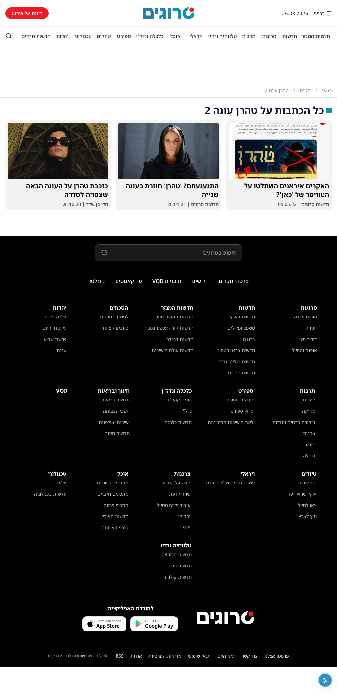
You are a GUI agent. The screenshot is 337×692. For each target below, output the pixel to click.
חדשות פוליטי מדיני (236, 361)
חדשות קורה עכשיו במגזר (168, 328)
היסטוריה (307, 483)
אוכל (175, 36)
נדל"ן (186, 411)
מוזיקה (308, 411)
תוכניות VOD (166, 281)
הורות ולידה (305, 317)
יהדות (62, 36)
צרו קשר (250, 656)
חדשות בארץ (242, 317)
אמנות (309, 433)
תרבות (248, 36)
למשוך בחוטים (114, 317)
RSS (120, 656)
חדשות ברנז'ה (179, 339)
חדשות (289, 36)
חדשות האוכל (115, 516)
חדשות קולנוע (178, 577)
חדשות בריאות (115, 400)
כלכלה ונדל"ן (150, 36)
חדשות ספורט (239, 400)
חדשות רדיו (180, 566)
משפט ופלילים (241, 328)
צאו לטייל (307, 505)
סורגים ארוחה (115, 527)
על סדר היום (54, 328)
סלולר (60, 483)
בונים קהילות (179, 400)
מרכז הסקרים (234, 281)
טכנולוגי (83, 36)
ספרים (309, 400)
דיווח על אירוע (27, 13)
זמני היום (226, 656)
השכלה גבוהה (116, 411)
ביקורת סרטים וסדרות (293, 422)
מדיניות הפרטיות (164, 656)
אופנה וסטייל (304, 350)
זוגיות (311, 328)
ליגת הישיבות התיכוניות (230, 422)
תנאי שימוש (199, 656)
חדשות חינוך (117, 433)
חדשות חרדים (36, 36)
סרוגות (269, 36)
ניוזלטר (97, 281)
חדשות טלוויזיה (177, 554)
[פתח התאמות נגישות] (325, 680)
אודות (136, 656)
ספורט (124, 36)
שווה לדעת (179, 494)
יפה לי (184, 516)
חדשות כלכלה (178, 422)
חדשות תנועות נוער (174, 317)
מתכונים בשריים (112, 483)
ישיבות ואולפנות (114, 422)
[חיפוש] (8, 36)
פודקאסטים (128, 281)
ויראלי (196, 36)
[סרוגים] (225, 617)
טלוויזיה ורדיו (222, 36)
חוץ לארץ (308, 516)
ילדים (184, 527)
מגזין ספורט (242, 411)
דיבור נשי (308, 339)
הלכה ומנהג (55, 317)
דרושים (200, 281)
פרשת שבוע (55, 339)
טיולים (104, 36)
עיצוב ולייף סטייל (173, 505)
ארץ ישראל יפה (302, 494)
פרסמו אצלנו (276, 656)
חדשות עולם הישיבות (172, 350)
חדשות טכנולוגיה (50, 494)
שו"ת (61, 350)
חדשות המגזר (315, 36)
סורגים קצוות (115, 328)
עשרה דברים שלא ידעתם (230, 483)
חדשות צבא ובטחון (236, 350)
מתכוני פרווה (116, 505)
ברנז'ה (249, 339)
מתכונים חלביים (112, 494)
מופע (310, 444)
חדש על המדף (176, 483)
